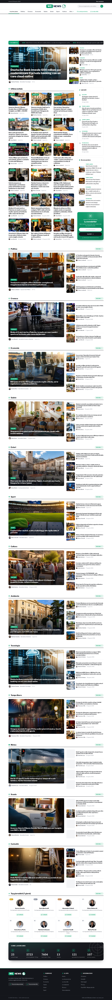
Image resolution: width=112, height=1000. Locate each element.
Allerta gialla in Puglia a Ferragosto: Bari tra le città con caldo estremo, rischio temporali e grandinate (89, 773)
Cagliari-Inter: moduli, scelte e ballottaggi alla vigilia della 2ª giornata (41, 42)
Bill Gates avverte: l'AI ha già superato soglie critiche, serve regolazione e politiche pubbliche (90, 71)
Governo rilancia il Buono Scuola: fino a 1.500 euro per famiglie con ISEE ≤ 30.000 (87, 42)
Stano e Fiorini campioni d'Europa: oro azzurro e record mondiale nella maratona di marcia (89, 535)
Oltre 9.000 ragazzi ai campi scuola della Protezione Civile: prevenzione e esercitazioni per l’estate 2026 (89, 802)
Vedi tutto (98, 248)
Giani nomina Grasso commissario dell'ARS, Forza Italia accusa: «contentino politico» (63, 135)
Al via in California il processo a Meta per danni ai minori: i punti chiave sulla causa (89, 436)
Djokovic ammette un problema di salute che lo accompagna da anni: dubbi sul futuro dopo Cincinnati (89, 405)
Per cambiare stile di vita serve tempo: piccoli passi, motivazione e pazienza (89, 415)
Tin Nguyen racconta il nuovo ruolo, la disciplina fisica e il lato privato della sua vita (89, 882)
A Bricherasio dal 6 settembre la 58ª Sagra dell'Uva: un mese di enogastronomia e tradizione (88, 327)
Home (63, 976)
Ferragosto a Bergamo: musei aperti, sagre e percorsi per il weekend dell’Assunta (88, 713)
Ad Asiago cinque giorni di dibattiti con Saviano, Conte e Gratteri (90, 98)
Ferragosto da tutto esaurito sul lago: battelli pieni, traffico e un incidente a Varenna (88, 703)
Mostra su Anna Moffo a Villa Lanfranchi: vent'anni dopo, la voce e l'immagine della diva (89, 554)
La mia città (94, 11)
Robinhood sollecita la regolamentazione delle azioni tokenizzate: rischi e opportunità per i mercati (89, 486)
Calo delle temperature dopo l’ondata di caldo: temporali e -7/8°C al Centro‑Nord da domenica (89, 763)
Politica (23, 11)
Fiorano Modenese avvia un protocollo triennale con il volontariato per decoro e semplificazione (40, 160)
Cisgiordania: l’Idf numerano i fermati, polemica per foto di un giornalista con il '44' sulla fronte (89, 475)
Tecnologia (85, 143)
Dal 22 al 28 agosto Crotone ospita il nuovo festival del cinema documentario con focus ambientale (88, 634)
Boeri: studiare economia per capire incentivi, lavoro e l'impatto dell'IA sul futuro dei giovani (89, 386)
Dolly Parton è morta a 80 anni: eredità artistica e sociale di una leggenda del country (91, 61)
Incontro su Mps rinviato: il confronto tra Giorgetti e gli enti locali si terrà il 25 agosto (63, 235)
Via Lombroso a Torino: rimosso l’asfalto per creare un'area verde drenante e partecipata (88, 337)
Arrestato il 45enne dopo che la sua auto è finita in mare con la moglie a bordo (18, 235)
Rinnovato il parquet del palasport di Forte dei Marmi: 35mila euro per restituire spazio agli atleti (89, 515)
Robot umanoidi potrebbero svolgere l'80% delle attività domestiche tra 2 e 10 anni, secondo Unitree (40, 210)
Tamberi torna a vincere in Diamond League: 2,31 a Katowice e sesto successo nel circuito (40, 185)
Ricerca (64, 987)
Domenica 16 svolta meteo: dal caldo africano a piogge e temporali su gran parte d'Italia (89, 783)
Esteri (52, 11)
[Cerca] (101, 6)
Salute (45, 11)
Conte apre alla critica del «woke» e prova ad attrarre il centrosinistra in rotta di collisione (63, 160)
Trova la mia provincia (17, 984)
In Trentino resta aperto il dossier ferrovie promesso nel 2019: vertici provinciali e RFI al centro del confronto (41, 135)
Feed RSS (83, 987)
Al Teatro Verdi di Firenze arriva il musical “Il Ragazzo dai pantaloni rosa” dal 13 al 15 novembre (88, 723)
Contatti (83, 979)
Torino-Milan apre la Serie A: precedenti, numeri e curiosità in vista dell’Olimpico (19, 159)
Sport (58, 11)
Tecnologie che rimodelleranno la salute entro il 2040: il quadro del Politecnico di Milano (89, 684)
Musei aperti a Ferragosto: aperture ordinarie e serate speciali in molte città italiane (89, 585)
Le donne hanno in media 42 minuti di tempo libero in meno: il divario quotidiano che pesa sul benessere (89, 734)
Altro (70, 11)
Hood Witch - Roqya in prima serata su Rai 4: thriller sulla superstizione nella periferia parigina (88, 872)
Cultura (64, 11)
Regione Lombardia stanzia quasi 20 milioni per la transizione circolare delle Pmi (89, 376)
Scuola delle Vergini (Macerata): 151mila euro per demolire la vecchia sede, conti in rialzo (89, 833)
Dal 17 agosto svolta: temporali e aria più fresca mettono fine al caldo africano (89, 752)
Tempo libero (86, 106)
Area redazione (100, 1)
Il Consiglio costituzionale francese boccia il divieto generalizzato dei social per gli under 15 (89, 822)
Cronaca (30, 11)
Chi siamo (83, 976)
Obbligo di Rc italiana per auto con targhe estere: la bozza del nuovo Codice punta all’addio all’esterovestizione (63, 185)
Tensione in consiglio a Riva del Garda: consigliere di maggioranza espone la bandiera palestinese (91, 51)
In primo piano (14, 11)
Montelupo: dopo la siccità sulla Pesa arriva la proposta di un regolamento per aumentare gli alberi (89, 624)
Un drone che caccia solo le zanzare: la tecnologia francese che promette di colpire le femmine (91, 147)
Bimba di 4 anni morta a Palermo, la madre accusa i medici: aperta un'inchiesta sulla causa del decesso (18, 210)
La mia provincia (82, 11)
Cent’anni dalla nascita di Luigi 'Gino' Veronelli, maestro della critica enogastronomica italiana (89, 862)
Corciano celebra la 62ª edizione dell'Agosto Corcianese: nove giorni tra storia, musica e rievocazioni (88, 564)
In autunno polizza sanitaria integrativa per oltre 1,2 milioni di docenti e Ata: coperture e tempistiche (89, 812)
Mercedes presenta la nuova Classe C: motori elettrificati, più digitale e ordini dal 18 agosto (89, 663)
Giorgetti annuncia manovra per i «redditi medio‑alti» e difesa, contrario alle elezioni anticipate (92, 134)
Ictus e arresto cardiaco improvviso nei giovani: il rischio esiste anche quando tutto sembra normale (89, 426)
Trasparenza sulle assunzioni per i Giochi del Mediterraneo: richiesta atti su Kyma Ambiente (89, 614)
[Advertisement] (56, 26)
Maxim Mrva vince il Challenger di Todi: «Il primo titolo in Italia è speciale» (89, 316)
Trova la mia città (33, 984)
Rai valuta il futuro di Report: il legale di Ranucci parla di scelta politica (41, 235)
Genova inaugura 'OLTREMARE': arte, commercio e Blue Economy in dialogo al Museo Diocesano (89, 575)
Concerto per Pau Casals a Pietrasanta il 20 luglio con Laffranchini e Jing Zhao (90, 123)
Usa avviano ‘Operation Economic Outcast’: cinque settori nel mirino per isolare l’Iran (63, 110)
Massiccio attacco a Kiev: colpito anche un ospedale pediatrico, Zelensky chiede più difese (63, 210)
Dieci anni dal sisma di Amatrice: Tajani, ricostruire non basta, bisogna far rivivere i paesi (19, 135)
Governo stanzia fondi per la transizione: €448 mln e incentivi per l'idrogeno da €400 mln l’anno (40, 110)
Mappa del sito (90, 987)
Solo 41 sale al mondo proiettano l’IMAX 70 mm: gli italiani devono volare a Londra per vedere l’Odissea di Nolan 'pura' (92, 110)
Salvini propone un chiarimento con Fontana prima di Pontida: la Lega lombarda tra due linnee (17, 185)
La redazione (65, 984)
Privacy (83, 984)
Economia (38, 11)
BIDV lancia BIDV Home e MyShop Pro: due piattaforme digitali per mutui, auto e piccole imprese (88, 674)
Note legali (84, 982)
